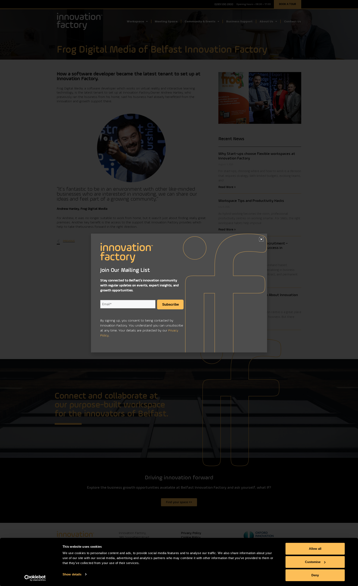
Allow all (315, 548)
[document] (179, 293)
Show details (72, 574)
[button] (261, 239)
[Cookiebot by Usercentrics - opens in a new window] (35, 578)
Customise (313, 562)
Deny (315, 575)
